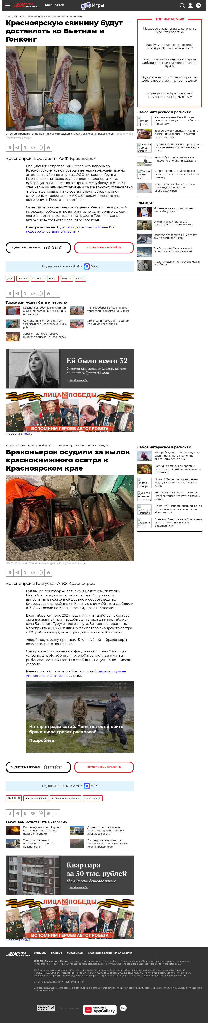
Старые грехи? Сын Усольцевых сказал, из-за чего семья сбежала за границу (177, 174)
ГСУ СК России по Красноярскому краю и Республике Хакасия (46, 563)
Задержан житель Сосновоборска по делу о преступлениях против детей (170, 79)
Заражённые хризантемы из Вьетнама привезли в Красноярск (44, 335)
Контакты (40, 953)
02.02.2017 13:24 (15, 16)
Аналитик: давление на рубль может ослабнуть (177, 263)
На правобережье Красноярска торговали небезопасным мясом (108, 309)
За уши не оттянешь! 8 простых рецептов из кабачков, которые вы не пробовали (178, 469)
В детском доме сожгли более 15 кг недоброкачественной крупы (71, 229)
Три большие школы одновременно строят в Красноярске (38, 843)
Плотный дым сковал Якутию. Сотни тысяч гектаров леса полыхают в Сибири (42, 830)
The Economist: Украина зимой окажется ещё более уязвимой (173, 250)
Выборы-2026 (75, 953)
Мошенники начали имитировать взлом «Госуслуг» (175, 210)
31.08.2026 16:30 (15, 445)
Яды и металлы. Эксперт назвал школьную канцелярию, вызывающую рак (175, 187)
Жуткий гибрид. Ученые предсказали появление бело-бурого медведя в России (178, 147)
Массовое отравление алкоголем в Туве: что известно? (169, 30)
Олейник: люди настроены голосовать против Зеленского (174, 223)
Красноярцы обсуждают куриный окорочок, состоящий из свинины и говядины (44, 311)
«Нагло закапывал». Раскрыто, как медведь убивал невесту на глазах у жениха (177, 496)
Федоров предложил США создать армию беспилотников (176, 236)
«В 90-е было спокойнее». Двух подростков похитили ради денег (176, 159)
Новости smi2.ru (19, 433)
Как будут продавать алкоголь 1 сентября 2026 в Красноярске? (169, 46)
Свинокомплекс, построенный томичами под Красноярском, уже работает (45, 324)
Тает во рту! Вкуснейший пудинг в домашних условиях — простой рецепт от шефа (176, 134)
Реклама (56, 953)
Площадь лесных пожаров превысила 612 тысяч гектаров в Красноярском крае (107, 843)
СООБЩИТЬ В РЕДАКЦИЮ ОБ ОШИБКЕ (110, 953)
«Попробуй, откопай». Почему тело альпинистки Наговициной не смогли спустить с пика (177, 455)
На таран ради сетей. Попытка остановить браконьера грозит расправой (76, 729)
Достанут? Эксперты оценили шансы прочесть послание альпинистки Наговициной (178, 509)
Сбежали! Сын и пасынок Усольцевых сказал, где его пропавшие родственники (178, 522)
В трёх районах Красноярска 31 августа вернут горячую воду (170, 95)
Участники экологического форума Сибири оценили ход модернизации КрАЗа (170, 63)
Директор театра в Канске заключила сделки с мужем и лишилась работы (105, 830)
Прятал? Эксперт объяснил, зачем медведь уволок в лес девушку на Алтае (176, 482)
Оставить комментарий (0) (104, 247)
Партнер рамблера (69, 1008)
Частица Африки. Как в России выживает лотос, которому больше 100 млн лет (177, 120)
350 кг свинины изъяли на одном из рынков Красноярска (108, 322)
